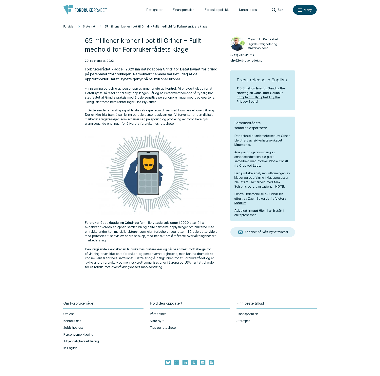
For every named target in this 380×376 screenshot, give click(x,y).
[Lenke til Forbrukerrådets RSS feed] (211, 362)
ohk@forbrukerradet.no (246, 60)
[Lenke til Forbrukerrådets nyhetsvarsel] (202, 362)
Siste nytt (89, 26)
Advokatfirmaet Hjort (250, 211)
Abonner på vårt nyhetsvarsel (266, 232)
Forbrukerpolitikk (217, 10)
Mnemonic (242, 145)
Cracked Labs (249, 165)
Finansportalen (183, 10)
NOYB (279, 186)
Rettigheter (154, 10)
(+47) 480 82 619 (242, 55)
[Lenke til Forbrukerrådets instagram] (176, 362)
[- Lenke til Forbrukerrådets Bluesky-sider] (167, 363)
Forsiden (69, 26)
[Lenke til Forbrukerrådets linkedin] (185, 362)
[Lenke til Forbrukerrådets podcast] (194, 362)
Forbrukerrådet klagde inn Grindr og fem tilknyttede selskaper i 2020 (137, 223)
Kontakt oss (248, 10)
